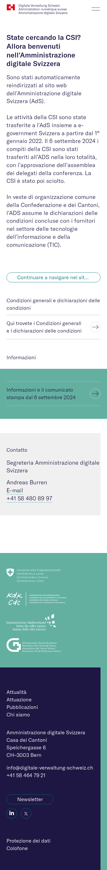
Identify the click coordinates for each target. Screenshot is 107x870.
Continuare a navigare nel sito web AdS (59, 277)
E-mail (14, 490)
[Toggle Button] (95, 7)
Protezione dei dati (28, 840)
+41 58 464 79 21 (25, 775)
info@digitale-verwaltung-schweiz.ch (49, 767)
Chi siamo (18, 714)
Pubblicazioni (22, 707)
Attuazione (19, 699)
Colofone (17, 848)
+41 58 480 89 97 (29, 498)
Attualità (16, 692)
